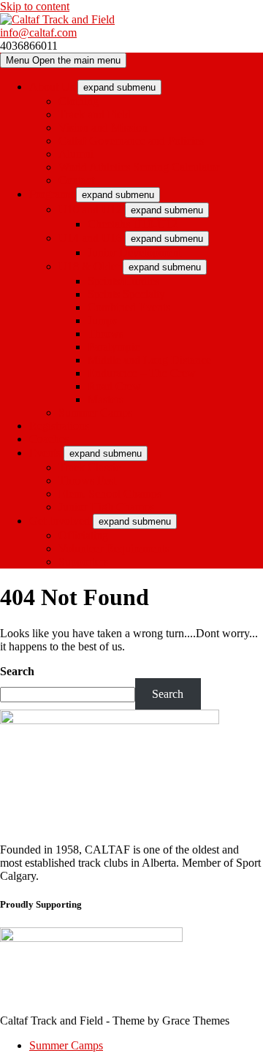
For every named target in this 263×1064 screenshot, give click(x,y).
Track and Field (94, 114)
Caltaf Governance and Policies (131, 140)
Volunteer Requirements (113, 548)
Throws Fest (87, 480)
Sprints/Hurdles (123, 281)
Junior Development (134, 252)
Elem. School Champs (109, 493)
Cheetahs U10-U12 (133, 224)
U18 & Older (89, 266)
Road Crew (114, 386)
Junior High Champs (106, 507)
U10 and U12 (90, 209)
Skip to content (34, 6)
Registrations (59, 425)
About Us (52, 86)
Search (17, 671)
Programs (51, 194)
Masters (105, 399)
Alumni (76, 154)
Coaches (49, 439)
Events (45, 452)
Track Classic (89, 467)
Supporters (83, 561)
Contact (76, 180)
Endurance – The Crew (142, 373)
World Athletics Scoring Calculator (138, 167)
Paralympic (114, 347)
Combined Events (129, 307)
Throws (105, 333)
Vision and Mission (103, 127)
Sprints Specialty (126, 294)
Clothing (78, 101)
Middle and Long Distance (149, 360)
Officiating (83, 535)
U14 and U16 (90, 238)
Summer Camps (95, 412)
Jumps (102, 320)
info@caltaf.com (38, 32)
